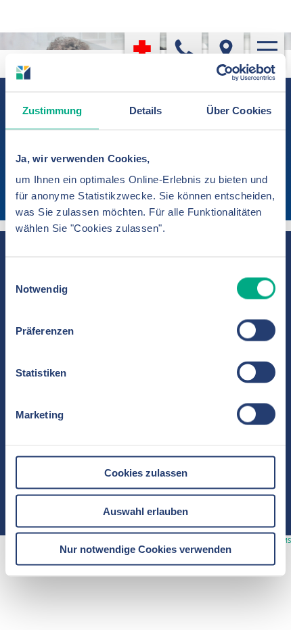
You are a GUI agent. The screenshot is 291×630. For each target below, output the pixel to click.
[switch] (256, 330)
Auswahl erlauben (145, 510)
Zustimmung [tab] (52, 110)
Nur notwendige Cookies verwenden (145, 549)
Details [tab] (145, 110)
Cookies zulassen (145, 473)
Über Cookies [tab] (238, 110)
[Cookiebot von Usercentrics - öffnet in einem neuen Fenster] (216, 73)
